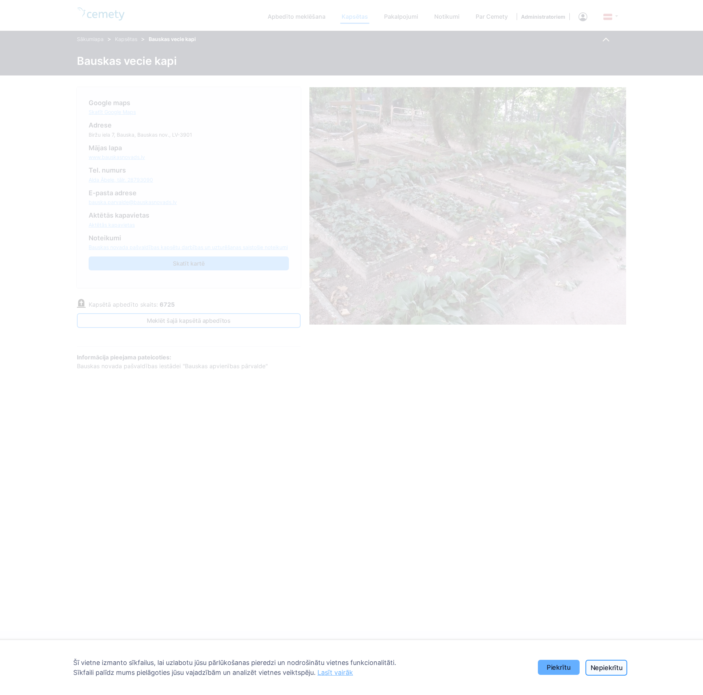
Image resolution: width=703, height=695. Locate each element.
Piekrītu (559, 667)
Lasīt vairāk (335, 672)
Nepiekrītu (607, 668)
